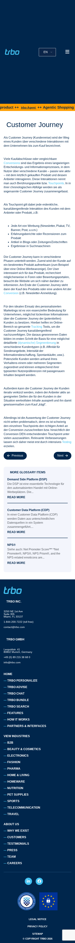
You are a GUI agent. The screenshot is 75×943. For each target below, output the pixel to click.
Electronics (18, 755)
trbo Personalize (22, 680)
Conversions (12, 163)
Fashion (13, 762)
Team (11, 856)
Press (12, 850)
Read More (16, 497)
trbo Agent (21, 107)
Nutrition (15, 788)
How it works (18, 719)
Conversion (11, 293)
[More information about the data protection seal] (26, 901)
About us (11, 824)
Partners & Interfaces (26, 726)
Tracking (36, 326)
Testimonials (18, 843)
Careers (14, 863)
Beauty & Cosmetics (24, 749)
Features (15, 713)
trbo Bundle (18, 700)
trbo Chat (16, 693)
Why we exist (18, 830)
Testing (66, 442)
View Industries (17, 736)
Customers (16, 837)
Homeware (16, 781)
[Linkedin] (28, 881)
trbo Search (18, 706)
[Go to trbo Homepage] (12, 52)
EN (46, 52)
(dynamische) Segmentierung (37, 342)
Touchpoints (56, 183)
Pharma (13, 768)
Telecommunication (23, 807)
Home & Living (18, 775)
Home (8, 674)
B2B (10, 742)
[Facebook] (39, 881)
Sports (13, 801)
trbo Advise (17, 687)
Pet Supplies (18, 794)
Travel (13, 814)
